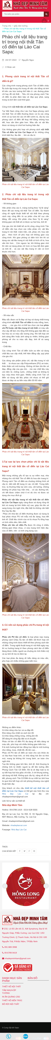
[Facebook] (20, 851)
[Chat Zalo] (25, 1036)
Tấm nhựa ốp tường (9, 991)
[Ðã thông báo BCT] (25, 967)
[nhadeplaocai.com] (25, 920)
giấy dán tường (20, 26)
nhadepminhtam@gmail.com (18, 958)
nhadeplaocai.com (18, 825)
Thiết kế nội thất (11, 986)
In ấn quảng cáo (11, 997)
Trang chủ (6, 26)
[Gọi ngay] (8, 1036)
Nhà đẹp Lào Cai (15, 794)
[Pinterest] (34, 851)
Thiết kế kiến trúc (12, 1000)
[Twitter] (24, 851)
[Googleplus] (29, 851)
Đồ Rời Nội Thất (10, 1004)
